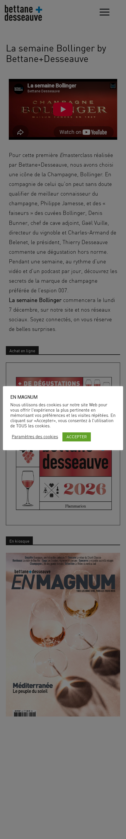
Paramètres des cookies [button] (35, 436)
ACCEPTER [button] (77, 436)
